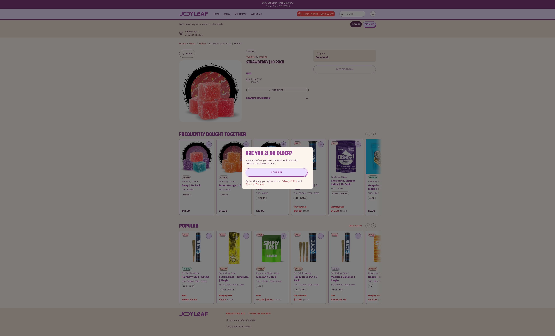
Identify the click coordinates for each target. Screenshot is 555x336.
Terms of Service (255, 184)
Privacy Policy (289, 181)
